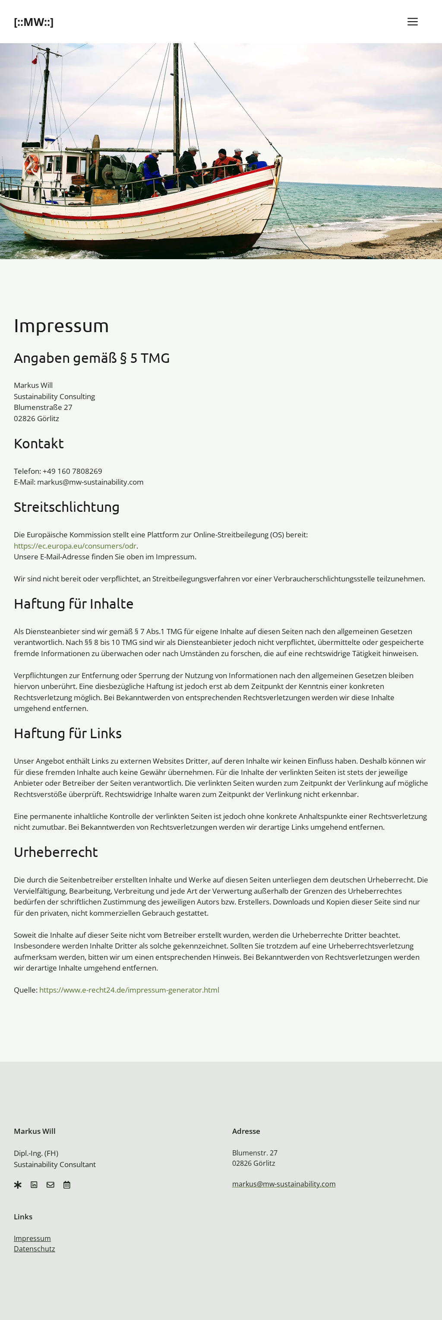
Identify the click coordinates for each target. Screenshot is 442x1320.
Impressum (32, 1238)
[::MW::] (34, 21)
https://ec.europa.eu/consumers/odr (75, 546)
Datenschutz (34, 1248)
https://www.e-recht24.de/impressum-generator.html (129, 990)
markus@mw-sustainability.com (284, 1184)
